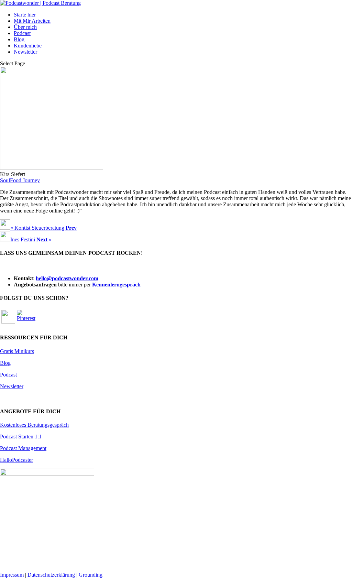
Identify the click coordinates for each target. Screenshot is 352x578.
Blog (19, 39)
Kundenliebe (28, 45)
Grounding (90, 575)
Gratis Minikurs (17, 351)
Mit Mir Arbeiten (32, 21)
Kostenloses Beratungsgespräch (34, 425)
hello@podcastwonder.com (67, 278)
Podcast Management (23, 448)
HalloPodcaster (16, 460)
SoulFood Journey (20, 180)
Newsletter (25, 52)
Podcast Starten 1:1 (21, 436)
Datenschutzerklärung (51, 575)
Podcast (22, 33)
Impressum (12, 575)
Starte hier (25, 15)
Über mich (25, 27)
